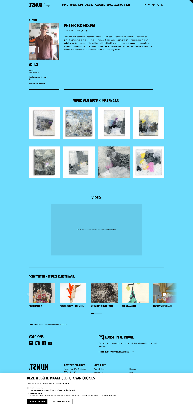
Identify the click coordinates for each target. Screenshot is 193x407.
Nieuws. (132, 369)
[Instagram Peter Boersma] (31, 64)
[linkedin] (43, 343)
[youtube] (50, 343)
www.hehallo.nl (34, 72)
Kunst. (31, 325)
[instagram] (31, 343)
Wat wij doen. (99, 369)
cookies (61, 383)
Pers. (131, 372)
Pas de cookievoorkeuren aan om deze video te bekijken (96, 230)
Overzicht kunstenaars (44, 325)
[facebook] (37, 343)
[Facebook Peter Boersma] (36, 64)
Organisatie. (99, 372)
